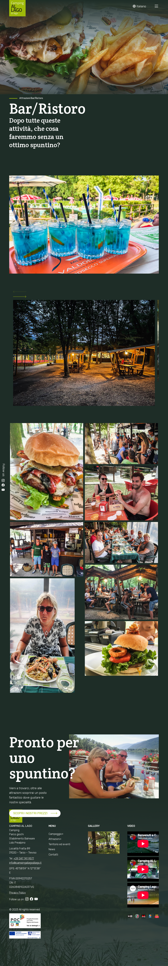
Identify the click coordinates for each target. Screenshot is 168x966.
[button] (84, 292)
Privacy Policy (17, 892)
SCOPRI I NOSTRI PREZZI (30, 813)
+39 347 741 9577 (23, 858)
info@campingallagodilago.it (25, 862)
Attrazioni (24, 98)
